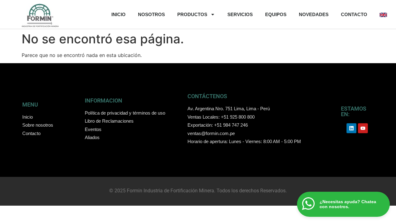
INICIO (118, 14)
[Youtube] (363, 128)
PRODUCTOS (192, 14)
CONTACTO (354, 14)
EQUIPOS (275, 14)
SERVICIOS (240, 14)
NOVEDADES (314, 14)
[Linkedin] (351, 128)
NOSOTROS (151, 14)
